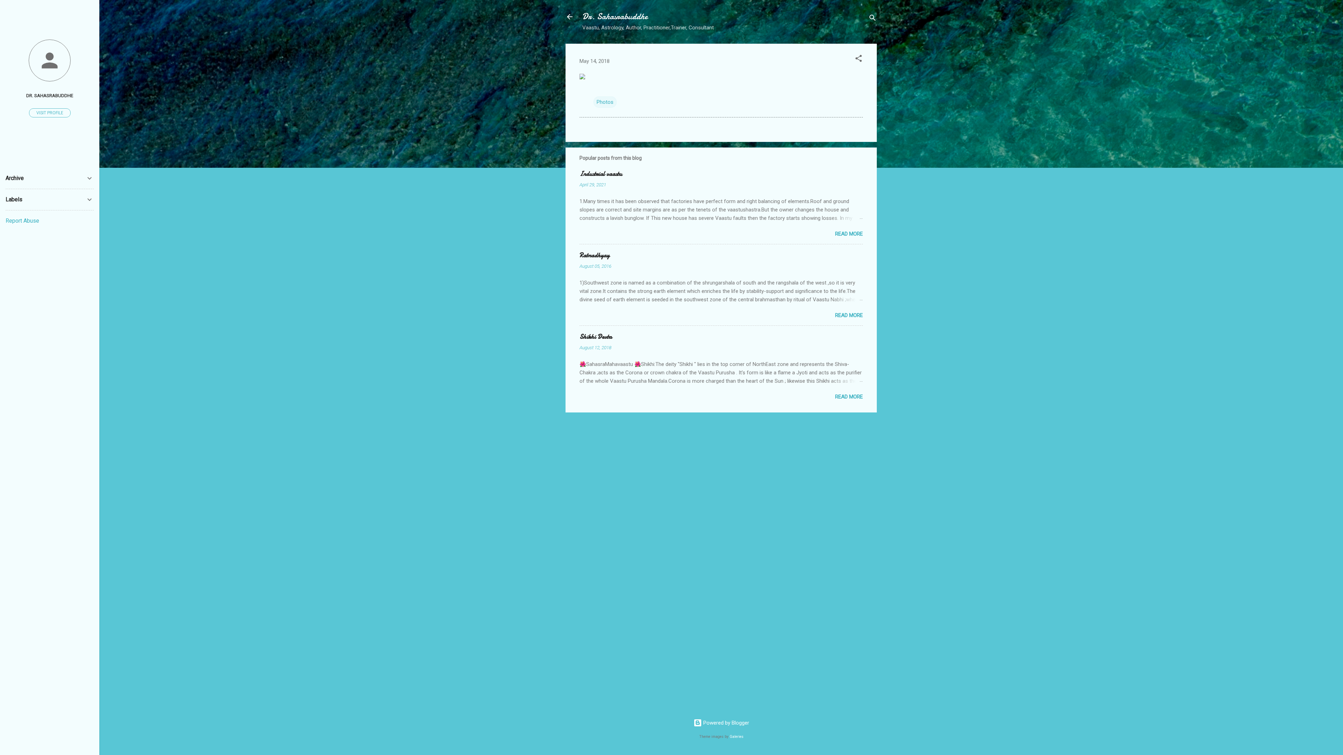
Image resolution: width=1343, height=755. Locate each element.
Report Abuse (22, 220)
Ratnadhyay (595, 255)
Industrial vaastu (601, 174)
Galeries (737, 736)
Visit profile (49, 112)
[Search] (872, 19)
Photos (605, 102)
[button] (858, 59)
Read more (849, 234)
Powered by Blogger (725, 723)
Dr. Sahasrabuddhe (615, 16)
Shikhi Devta (596, 336)
